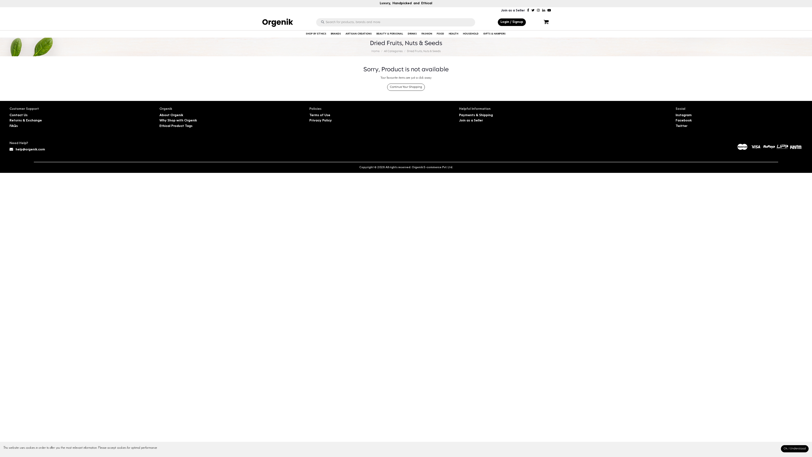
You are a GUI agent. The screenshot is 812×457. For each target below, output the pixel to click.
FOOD (440, 34)
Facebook (684, 120)
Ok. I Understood (795, 448)
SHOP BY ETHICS (316, 34)
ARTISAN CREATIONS (359, 34)
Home (376, 51)
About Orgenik (171, 115)
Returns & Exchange (26, 120)
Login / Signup (512, 22)
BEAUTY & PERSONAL (389, 34)
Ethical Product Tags (175, 126)
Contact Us (18, 115)
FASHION (426, 34)
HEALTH (453, 34)
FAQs (14, 126)
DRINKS (412, 34)
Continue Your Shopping (406, 87)
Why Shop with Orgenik (178, 120)
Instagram (684, 115)
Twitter (681, 126)
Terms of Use (319, 115)
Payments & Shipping (476, 115)
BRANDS (336, 34)
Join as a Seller (513, 10)
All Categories (393, 51)
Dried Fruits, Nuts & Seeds (424, 51)
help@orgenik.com (30, 149)
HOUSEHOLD (471, 34)
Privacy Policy (320, 120)
